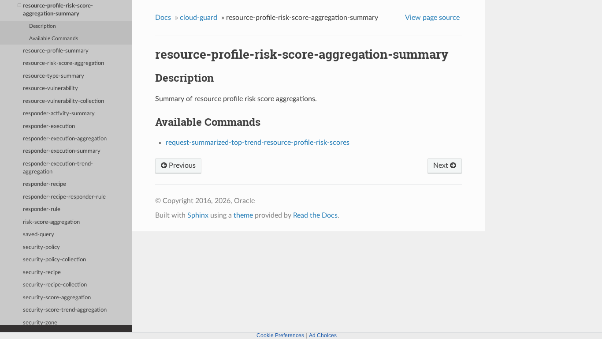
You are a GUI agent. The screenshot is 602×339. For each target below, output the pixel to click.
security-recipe (42, 272)
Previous (181, 165)
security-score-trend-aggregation (65, 310)
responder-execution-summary (61, 151)
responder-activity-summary (59, 114)
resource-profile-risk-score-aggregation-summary (58, 10)
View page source (432, 17)
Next (441, 165)
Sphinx (197, 215)
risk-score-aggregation (51, 222)
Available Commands (53, 38)
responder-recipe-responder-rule (64, 197)
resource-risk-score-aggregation (63, 63)
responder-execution (49, 126)
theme (243, 215)
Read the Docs (315, 215)
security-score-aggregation (57, 298)
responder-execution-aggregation (65, 139)
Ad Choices (323, 335)
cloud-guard (198, 17)
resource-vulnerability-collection (63, 101)
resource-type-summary (53, 76)
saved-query (38, 234)
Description (42, 26)
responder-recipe (44, 184)
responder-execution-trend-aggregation (58, 168)
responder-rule (41, 209)
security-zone (40, 323)
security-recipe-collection (55, 285)
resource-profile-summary (56, 51)
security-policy (41, 247)
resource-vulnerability (50, 88)
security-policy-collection (54, 260)
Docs (163, 17)
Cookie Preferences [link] (280, 335)
